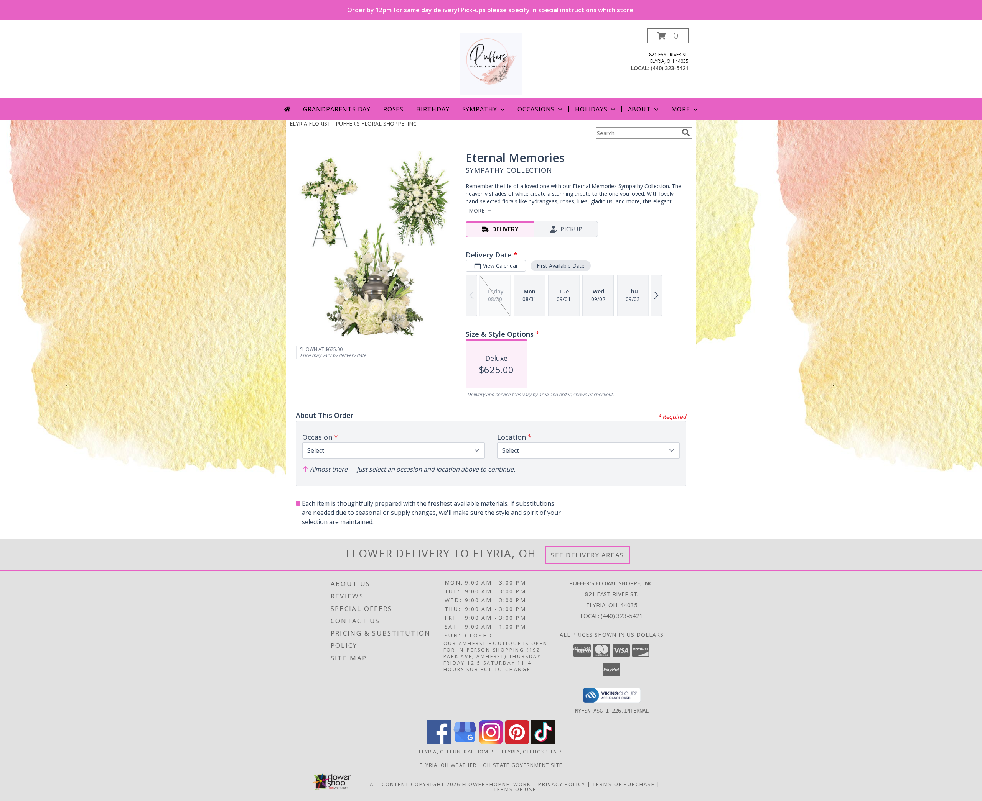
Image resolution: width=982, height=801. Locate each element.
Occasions (536, 109)
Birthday (432, 109)
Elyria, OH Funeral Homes (457, 751)
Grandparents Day (337, 109)
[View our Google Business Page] (465, 742)
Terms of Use (515, 789)
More (680, 109)
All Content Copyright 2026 (415, 784)
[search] (686, 132)
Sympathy (479, 109)
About (639, 109)
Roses (393, 109)
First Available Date (561, 265)
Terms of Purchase (624, 784)
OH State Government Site (522, 765)
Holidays (591, 109)
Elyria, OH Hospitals (532, 751)
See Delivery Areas (587, 554)
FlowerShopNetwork (496, 784)
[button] (668, 35)
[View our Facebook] (439, 742)
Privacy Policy (561, 784)
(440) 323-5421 (670, 68)
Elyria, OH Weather (448, 765)
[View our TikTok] (543, 742)
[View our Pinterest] (517, 742)
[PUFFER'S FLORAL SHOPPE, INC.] (491, 63)
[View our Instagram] (491, 742)
